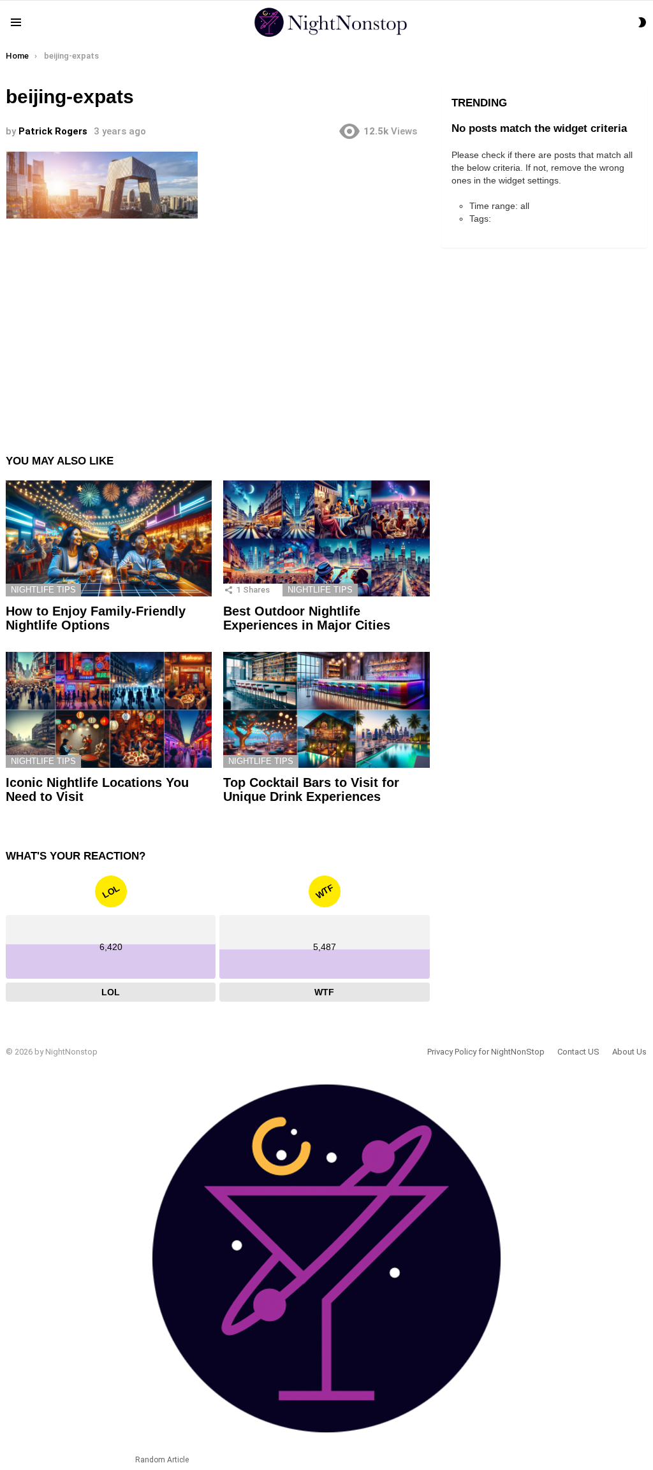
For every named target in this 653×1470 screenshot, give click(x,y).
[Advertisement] (217, 326)
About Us (629, 1051)
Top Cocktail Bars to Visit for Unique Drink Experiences (311, 789)
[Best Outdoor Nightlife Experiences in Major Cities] (326, 538)
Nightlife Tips (43, 589)
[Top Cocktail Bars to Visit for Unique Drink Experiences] (326, 710)
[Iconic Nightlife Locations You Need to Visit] (109, 710)
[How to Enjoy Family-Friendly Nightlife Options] (109, 538)
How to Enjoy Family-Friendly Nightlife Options (96, 618)
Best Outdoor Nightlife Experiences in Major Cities (306, 618)
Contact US (578, 1051)
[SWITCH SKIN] (642, 22)
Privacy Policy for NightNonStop (486, 1051)
